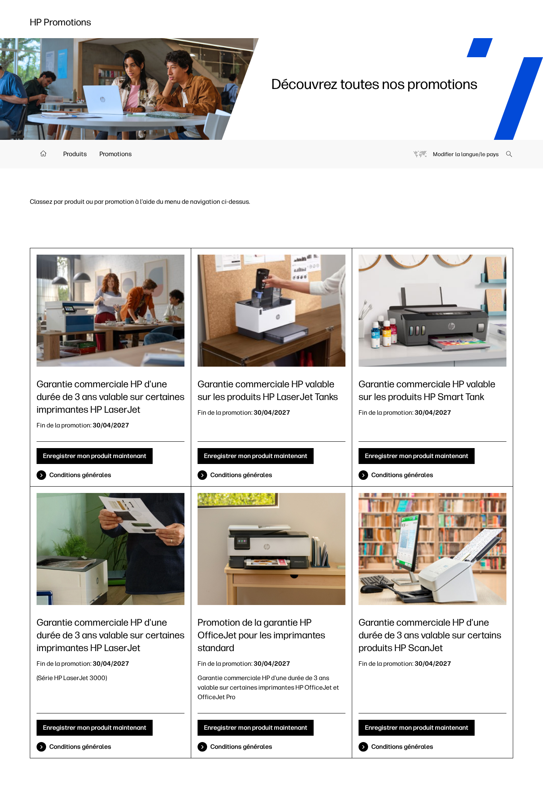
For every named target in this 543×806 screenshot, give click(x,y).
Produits (75, 154)
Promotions (115, 154)
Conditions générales (80, 475)
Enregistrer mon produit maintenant (94, 456)
